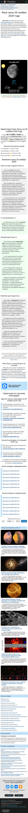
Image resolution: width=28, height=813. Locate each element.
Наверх (19, 795)
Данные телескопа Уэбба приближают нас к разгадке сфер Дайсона (13, 749)
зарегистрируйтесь (17, 96)
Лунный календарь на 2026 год (7, 722)
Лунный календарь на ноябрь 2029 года (9, 7)
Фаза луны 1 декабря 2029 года (11, 511)
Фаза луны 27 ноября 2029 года (11, 497)
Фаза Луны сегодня (5, 699)
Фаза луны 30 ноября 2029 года (11, 507)
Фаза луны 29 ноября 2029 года (11, 504)
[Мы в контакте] (16, 787)
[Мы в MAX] (7, 787)
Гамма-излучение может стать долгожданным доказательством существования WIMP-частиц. (11, 758)
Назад (9, 795)
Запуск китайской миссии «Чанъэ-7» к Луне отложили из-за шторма (13, 769)
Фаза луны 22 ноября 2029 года (11, 480)
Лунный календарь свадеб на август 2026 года (10, 720)
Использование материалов (12, 806)
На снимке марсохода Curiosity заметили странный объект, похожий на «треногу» (13, 766)
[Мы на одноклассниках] (20, 787)
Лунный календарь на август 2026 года (9, 712)
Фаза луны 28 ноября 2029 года (11, 501)
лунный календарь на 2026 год (11, 456)
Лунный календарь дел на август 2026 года (10, 718)
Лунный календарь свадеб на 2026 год (9, 730)
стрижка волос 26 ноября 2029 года (13, 409)
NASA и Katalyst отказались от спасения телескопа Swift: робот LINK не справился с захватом (14, 772)
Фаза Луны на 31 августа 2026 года (8, 703)
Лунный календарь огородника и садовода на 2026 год (12, 726)
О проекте (3, 806)
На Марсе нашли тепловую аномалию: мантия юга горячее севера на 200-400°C (13, 755)
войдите (24, 96)
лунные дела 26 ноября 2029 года (12, 427)
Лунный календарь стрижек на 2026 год (9, 724)
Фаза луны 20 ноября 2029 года (11, 487)
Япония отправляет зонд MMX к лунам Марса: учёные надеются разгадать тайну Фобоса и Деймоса (12, 775)
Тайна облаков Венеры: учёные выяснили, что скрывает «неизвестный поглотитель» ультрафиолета (12, 752)
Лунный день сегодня (5, 700)
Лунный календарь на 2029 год (7, 6)
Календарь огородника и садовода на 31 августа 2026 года (13, 706)
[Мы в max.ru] (14, 388)
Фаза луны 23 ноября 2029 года (11, 477)
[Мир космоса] (4, 1)
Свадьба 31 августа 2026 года (7, 710)
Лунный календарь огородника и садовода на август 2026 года (14, 716)
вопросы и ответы (13, 359)
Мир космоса (3, 4)
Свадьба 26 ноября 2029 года (11, 436)
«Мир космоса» (4, 800)
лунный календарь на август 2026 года (14, 448)
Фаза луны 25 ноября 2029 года (11, 471)
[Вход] (26, 2)
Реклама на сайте (22, 806)
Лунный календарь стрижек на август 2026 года (11, 714)
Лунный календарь (11, 4)
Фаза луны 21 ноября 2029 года (11, 484)
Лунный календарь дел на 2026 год (8, 728)
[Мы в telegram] (12, 787)
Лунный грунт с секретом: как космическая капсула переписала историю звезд (12, 763)
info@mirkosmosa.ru (13, 805)
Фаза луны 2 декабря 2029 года (11, 514)
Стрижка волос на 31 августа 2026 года (9, 705)
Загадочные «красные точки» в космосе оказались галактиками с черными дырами (11, 760)
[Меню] (1, 2)
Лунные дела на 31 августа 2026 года (8, 708)
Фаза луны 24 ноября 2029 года (11, 474)
